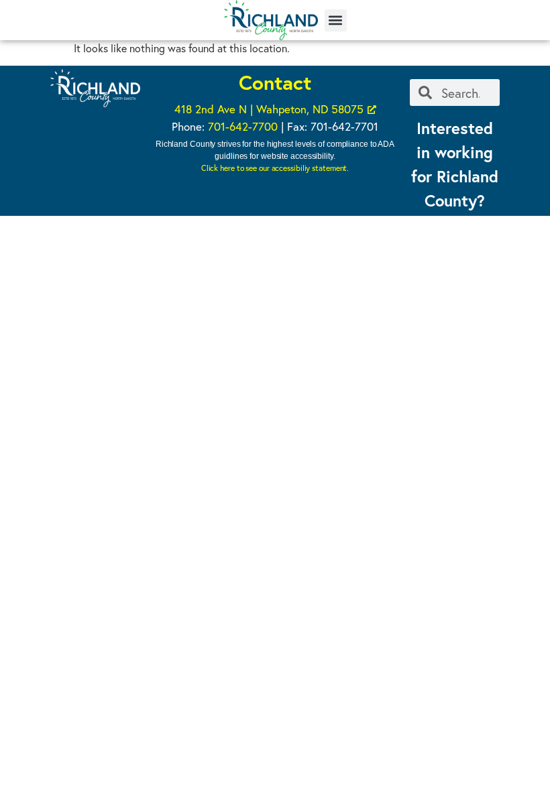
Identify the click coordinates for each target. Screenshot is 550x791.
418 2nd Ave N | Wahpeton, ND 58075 (269, 109)
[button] (336, 20)
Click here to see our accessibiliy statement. (275, 168)
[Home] (271, 20)
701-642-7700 (243, 126)
